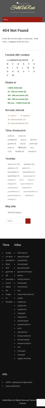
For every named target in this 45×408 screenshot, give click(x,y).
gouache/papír (24, 268)
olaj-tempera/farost (31, 191)
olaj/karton (29, 164)
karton (31, 180)
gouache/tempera (14, 195)
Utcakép (19, 151)
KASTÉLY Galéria (14, 212)
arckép (11, 136)
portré (33, 144)
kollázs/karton (24, 279)
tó (9, 151)
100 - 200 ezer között (18, 95)
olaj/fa (26, 168)
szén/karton (22, 332)
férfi (33, 140)
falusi (23, 140)
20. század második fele (18, 123)
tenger (11, 147)
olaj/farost (13, 168)
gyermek (12, 144)
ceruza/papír (13, 187)
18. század (12, 116)
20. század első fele (17, 119)
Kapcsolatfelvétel (13, 386)
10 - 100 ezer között (17, 92)
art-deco (22, 136)
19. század (25, 115)
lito (22, 180)
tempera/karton (29, 172)
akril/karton (22, 253)
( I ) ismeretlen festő (17, 60)
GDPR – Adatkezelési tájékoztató (19, 382)
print (20, 328)
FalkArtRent (23, 8)
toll (19, 347)
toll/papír (12, 199)
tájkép (22, 147)
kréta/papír (22, 283)
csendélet (12, 140)
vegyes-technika (26, 184)
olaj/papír (12, 184)
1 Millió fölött (15, 88)
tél (32, 147)
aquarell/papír (13, 176)
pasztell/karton (14, 191)
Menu (6, 19)
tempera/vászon (24, 343)
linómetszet (22, 286)
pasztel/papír (13, 172)
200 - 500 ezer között (18, 99)
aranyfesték (26, 187)
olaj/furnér (29, 195)
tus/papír (12, 180)
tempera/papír (29, 176)
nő (22, 144)
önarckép (32, 151)
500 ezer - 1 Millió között (19, 103)
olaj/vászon (14, 164)
